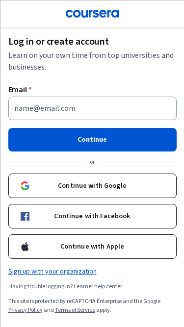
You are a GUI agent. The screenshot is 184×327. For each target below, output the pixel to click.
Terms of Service (74, 309)
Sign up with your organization (52, 271)
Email (20, 89)
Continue (92, 139)
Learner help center (97, 286)
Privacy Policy (25, 309)
